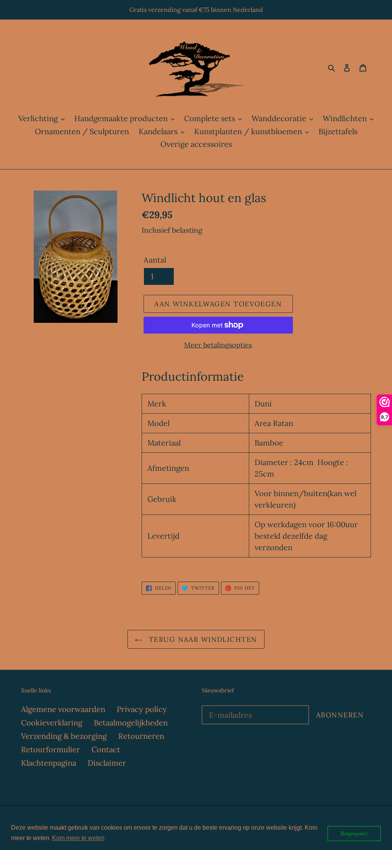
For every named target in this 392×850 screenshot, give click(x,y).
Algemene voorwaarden (63, 709)
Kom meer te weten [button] (78, 838)
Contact (105, 749)
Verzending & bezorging (64, 736)
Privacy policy (142, 709)
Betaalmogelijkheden (131, 722)
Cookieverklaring (51, 722)
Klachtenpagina (48, 763)
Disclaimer (107, 763)
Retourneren (141, 736)
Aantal (155, 260)
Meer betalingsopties (218, 344)
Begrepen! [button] (354, 833)
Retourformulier (50, 749)
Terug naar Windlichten (201, 639)
